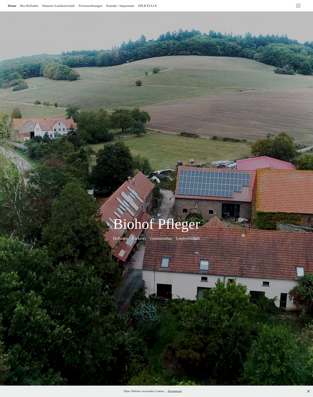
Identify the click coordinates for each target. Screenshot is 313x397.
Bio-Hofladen (29, 5)
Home (12, 5)
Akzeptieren (174, 391)
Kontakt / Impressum (120, 5)
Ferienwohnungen (90, 5)
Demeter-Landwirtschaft (58, 5)
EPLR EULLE (147, 5)
